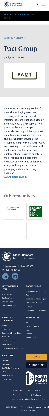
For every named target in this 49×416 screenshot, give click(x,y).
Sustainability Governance (36, 310)
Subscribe (36, 365)
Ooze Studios (39, 399)
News (28, 330)
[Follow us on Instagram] (15, 276)
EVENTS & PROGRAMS (8, 319)
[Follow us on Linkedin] (5, 276)
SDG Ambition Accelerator (12, 348)
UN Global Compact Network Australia (27, 391)
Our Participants (8, 302)
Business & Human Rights (36, 299)
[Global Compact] (18, 256)
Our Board (6, 364)
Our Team (5, 360)
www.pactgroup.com (15, 176)
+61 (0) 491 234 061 (12, 270)
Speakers (6, 329)
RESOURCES (32, 317)
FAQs (4, 372)
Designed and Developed (21, 399)
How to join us (7, 376)
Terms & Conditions (33, 395)
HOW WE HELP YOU (10, 288)
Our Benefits (7, 298)
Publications (31, 338)
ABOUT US (7, 355)
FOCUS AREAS (33, 286)
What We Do (7, 294)
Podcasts (29, 334)
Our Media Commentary (11, 368)
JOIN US (36, 357)
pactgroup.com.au (14, 57)
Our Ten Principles (9, 306)
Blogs (28, 322)
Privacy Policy (18, 395)
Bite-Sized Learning (33, 326)
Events (4, 325)
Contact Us (6, 379)
